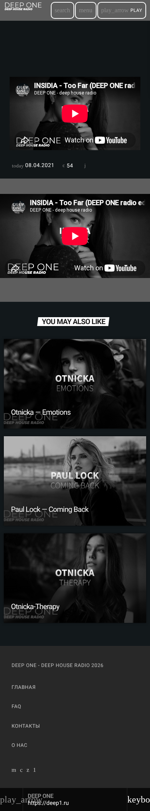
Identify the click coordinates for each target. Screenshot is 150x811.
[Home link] (27, 10)
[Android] (34, 771)
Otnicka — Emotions (41, 412)
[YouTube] (14, 771)
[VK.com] (21, 771)
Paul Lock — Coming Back (49, 509)
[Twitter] (28, 771)
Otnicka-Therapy (35, 606)
